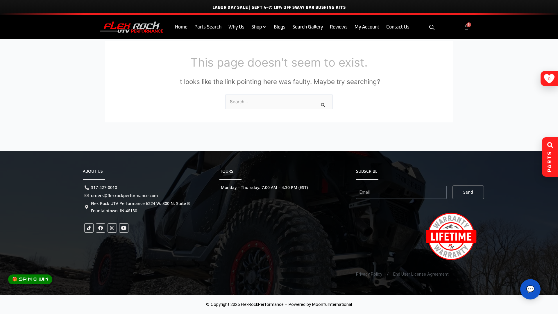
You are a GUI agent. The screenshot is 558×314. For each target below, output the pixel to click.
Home (181, 27)
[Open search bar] (432, 27)
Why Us (236, 27)
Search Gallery (307, 27)
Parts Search (207, 27)
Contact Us (397, 27)
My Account (367, 27)
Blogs (279, 27)
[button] (259, 27)
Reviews (339, 27)
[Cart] (466, 27)
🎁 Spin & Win (30, 279)
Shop (256, 27)
